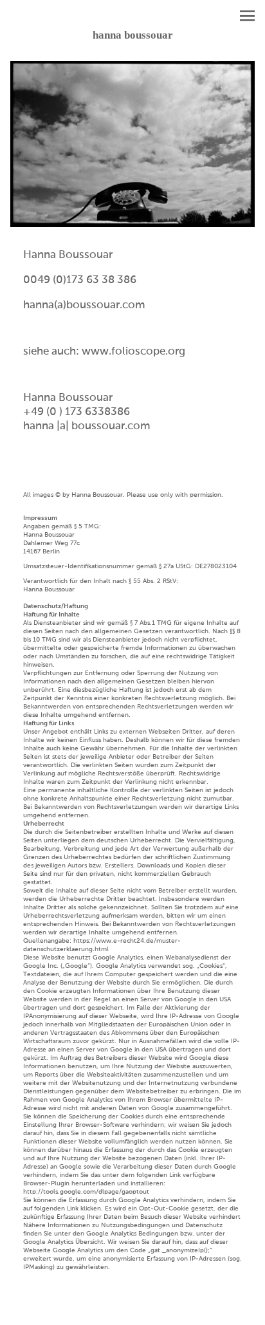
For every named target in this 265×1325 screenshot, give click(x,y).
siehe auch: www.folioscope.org (104, 351)
